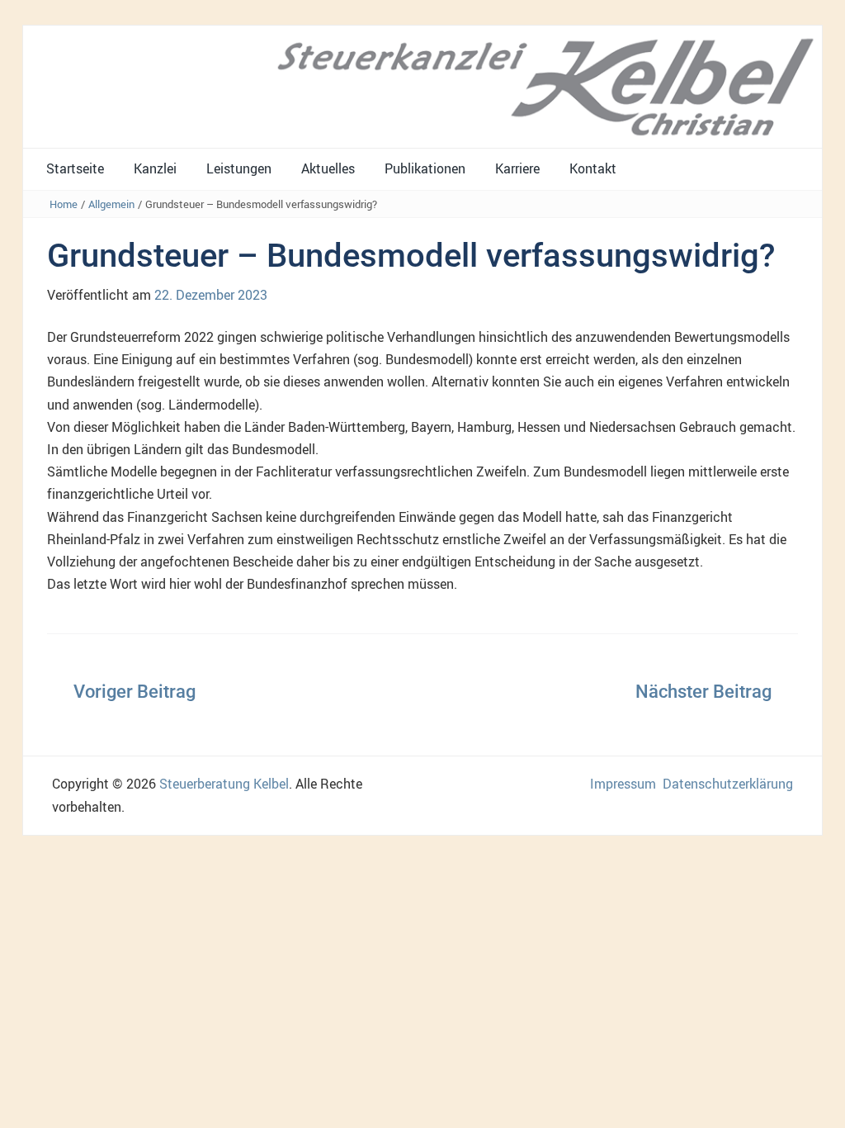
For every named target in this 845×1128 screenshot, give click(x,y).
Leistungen (238, 168)
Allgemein (111, 204)
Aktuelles (328, 168)
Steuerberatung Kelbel (224, 784)
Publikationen (425, 168)
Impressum (623, 784)
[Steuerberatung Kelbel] (422, 86)
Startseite (75, 168)
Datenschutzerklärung (728, 784)
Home (64, 204)
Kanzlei (155, 168)
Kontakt (592, 168)
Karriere (517, 168)
